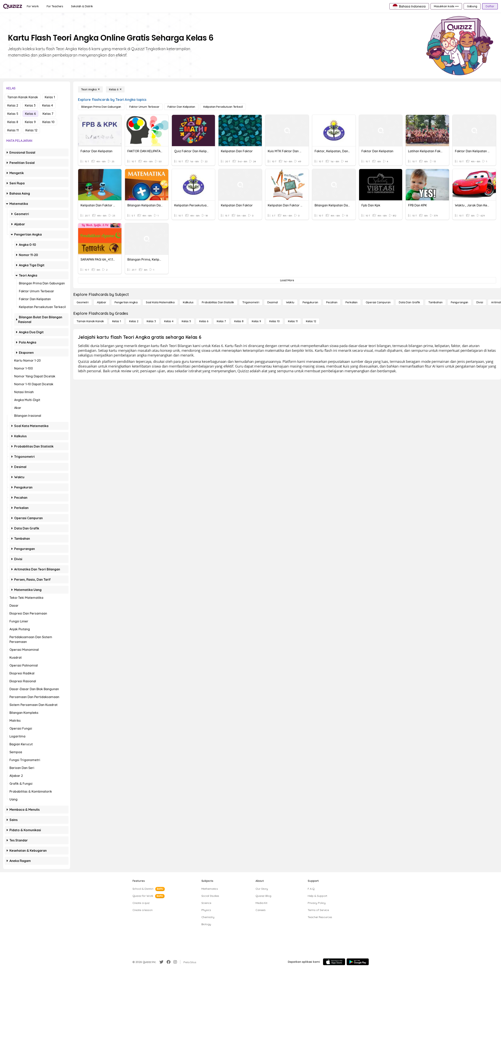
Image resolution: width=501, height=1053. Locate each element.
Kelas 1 (50, 97)
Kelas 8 (12, 122)
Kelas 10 (48, 122)
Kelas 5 (12, 114)
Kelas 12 (31, 130)
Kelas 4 (47, 105)
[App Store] (334, 961)
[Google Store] (358, 961)
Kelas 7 (48, 114)
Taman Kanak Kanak (22, 97)
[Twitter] (161, 962)
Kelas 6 (30, 114)
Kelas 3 (30, 105)
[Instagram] (175, 962)
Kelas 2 (12, 105)
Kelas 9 (30, 122)
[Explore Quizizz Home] (12, 6)
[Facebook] (168, 962)
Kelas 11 (13, 130)
